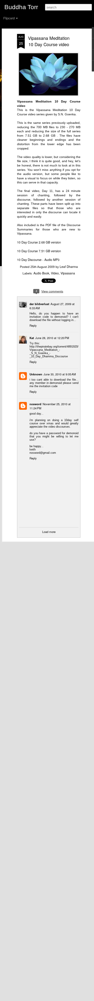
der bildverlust (39, 304)
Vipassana (68, 273)
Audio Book (41, 273)
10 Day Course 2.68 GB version (39, 242)
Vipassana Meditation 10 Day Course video (49, 41)
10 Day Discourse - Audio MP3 (38, 259)
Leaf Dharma (69, 266)
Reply (33, 325)
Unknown (36, 374)
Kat (32, 338)
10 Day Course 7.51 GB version (39, 251)
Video (55, 273)
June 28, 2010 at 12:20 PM (52, 338)
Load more (49, 532)
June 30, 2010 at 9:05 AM (60, 374)
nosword (35, 404)
